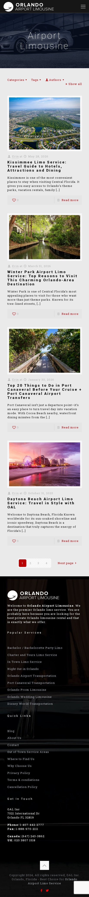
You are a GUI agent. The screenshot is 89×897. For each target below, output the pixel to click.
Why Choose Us (19, 766)
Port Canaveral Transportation (31, 683)
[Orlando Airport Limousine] (29, 6)
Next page (66, 563)
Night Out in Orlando (23, 669)
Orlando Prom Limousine (26, 690)
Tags (34, 80)
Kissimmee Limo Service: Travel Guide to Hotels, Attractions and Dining (37, 166)
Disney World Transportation (30, 704)
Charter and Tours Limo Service (32, 655)
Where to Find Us (21, 759)
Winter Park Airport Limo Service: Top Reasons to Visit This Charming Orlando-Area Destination (42, 278)
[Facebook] (41, 890)
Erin (15, 156)
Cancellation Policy (22, 787)
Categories (15, 80)
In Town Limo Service (24, 662)
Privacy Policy (18, 773)
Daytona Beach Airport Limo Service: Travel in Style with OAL (41, 503)
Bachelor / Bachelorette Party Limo (35, 648)
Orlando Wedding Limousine (29, 697)
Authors (55, 80)
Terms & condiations (23, 780)
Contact (13, 745)
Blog (10, 731)
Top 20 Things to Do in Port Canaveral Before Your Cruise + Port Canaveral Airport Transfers (44, 391)
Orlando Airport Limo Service (52, 881)
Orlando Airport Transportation (31, 676)
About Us (14, 738)
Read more (70, 200)
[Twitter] (47, 890)
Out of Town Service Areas (28, 752)
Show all (75, 84)
